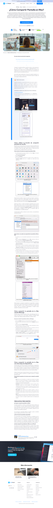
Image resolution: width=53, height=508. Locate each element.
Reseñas (37, 493)
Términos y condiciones (18, 501)
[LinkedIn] (11, 488)
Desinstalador (28, 486)
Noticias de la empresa (39, 487)
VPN (27, 493)
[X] (13, 488)
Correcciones (37, 490)
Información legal (20, 487)
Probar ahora (12, 454)
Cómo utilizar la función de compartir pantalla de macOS (25, 59)
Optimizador (28, 487)
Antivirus (28, 490)
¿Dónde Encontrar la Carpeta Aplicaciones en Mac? (32, 477)
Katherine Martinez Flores (23, 436)
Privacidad (37, 486)
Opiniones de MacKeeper (30, 497)
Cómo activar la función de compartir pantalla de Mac (25, 61)
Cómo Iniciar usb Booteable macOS (19, 477)
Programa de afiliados (21, 486)
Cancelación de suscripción (26, 501)
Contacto (19, 490)
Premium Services (29, 496)
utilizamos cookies (22, 0)
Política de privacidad (34, 501)
